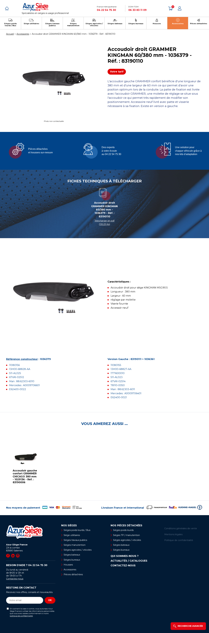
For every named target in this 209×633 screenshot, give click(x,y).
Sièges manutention (75, 545)
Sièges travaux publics (75, 540)
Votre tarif (116, 71)
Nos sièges (69, 525)
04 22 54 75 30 (106, 10)
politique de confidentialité (21, 616)
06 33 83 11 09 (137, 10)
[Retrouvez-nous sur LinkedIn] (13, 555)
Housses (68, 564)
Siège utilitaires (72, 535)
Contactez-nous (14, 578)
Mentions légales (173, 534)
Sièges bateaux (72, 554)
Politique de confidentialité (178, 540)
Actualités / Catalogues (129, 561)
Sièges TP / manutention (126, 535)
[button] (3, 463)
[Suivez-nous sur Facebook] (8, 555)
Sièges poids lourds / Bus (77, 530)
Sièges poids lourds (123, 530)
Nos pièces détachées (126, 525)
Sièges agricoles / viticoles (77, 549)
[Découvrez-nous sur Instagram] (18, 555)
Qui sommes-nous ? (124, 556)
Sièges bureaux (72, 559)
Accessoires (70, 569)
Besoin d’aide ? (26, 565)
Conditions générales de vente (180, 528)
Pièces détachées (73, 574)
